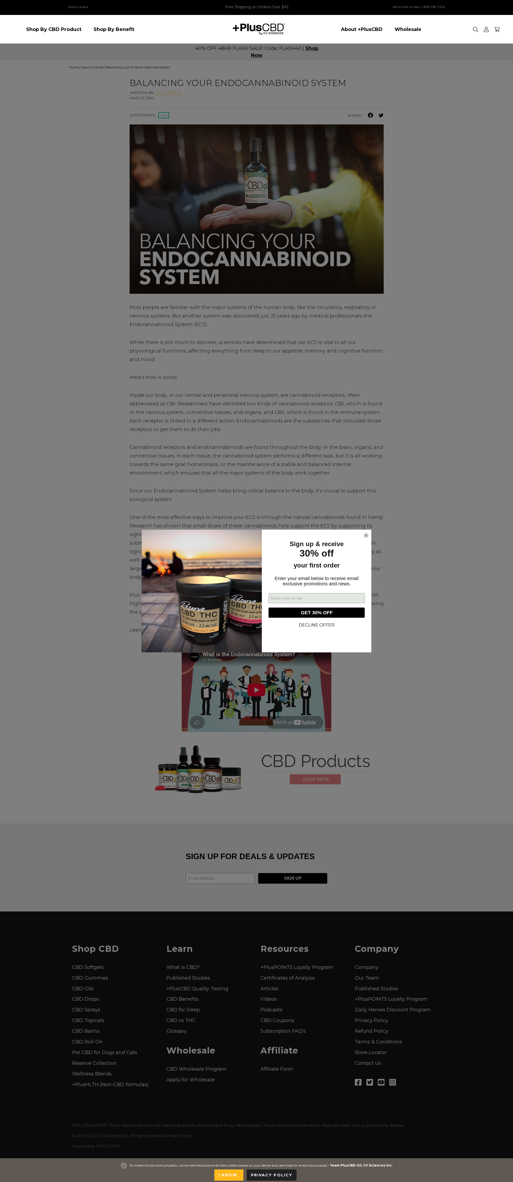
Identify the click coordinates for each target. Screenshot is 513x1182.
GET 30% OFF (317, 612)
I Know (229, 1175)
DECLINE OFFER (317, 625)
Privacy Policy (271, 1175)
